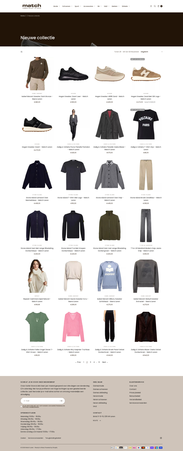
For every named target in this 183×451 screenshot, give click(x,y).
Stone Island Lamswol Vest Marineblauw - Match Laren (37, 198)
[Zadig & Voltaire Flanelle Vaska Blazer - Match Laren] (109, 124)
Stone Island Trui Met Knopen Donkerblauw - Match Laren (73, 249)
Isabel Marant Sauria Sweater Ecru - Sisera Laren (73, 300)
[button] (97, 420)
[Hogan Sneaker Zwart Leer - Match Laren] (73, 73)
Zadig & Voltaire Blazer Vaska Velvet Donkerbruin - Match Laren (146, 350)
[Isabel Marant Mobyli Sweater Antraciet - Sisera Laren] (146, 276)
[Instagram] (161, 438)
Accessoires (88, 6)
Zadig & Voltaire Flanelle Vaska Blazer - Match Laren (109, 148)
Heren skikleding (100, 403)
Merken (114, 6)
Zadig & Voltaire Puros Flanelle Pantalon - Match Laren (73, 148)
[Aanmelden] (62, 401)
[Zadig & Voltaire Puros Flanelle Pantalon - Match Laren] (73, 124)
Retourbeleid (134, 396)
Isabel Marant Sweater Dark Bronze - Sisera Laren (37, 97)
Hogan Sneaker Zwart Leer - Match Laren (73, 97)
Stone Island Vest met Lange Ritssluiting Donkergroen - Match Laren (109, 249)
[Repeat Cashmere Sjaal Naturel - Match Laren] (37, 276)
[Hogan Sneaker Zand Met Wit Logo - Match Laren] (146, 73)
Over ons (133, 386)
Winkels (125, 6)
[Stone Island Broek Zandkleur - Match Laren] (146, 175)
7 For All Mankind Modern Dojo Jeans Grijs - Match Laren (146, 249)
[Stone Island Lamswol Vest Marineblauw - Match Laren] (37, 175)
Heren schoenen (100, 399)
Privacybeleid (135, 392)
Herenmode (98, 396)
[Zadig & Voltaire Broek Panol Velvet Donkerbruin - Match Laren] (109, 326)
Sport (77, 6)
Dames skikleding (100, 392)
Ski (99, 6)
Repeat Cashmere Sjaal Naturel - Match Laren (37, 300)
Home (23, 16)
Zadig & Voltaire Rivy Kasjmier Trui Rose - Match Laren (73, 350)
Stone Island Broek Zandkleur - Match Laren (146, 198)
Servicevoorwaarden (138, 403)
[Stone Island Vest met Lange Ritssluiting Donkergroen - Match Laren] (109, 225)
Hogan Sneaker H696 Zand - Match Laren (109, 97)
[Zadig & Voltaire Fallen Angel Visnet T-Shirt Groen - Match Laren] (37, 326)
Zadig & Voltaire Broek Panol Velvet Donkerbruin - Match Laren (109, 350)
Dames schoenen (100, 389)
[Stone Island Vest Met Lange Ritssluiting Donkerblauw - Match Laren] (37, 225)
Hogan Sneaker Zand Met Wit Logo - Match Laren (146, 97)
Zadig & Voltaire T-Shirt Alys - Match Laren (146, 148)
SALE (105, 6)
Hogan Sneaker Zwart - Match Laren (37, 147)
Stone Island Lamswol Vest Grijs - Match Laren (109, 198)
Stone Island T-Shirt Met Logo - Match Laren (73, 198)
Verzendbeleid (135, 399)
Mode (55, 6)
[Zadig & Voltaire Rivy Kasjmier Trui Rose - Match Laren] (73, 326)
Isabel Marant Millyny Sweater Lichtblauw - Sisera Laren (109, 300)
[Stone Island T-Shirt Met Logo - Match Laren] (73, 175)
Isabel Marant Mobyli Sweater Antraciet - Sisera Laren (146, 300)
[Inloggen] (151, 6)
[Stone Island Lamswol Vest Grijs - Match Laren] (109, 175)
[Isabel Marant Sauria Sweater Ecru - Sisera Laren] (73, 276)
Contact (132, 389)
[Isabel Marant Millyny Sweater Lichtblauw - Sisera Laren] (109, 276)
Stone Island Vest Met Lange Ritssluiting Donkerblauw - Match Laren (37, 249)
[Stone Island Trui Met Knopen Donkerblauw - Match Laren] (73, 225)
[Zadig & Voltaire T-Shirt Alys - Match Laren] (146, 124)
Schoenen (66, 6)
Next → (105, 362)
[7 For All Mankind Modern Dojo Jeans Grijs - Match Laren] (146, 225)
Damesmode (98, 386)
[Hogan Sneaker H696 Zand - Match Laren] (109, 73)
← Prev (78, 362)
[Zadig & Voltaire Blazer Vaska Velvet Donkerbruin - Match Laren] (146, 326)
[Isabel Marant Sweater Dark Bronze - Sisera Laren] (37, 73)
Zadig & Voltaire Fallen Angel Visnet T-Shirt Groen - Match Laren (37, 350)
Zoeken (23, 438)
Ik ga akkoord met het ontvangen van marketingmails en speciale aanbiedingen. (44, 406)
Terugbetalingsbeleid (53, 438)
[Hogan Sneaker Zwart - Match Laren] (37, 124)
